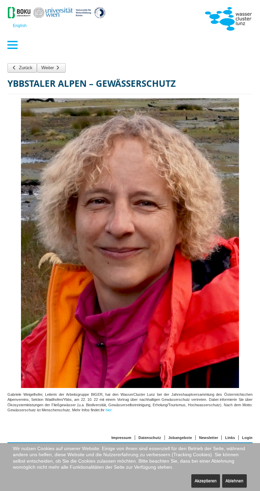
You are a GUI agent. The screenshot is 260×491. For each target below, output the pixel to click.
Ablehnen (234, 481)
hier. (109, 410)
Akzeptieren (206, 481)
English (20, 25)
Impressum (121, 438)
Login (247, 438)
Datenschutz (149, 438)
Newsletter (208, 438)
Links (230, 438)
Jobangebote (180, 438)
